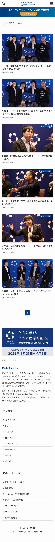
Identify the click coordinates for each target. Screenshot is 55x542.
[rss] (34, 528)
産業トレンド (11, 449)
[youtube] (31, 528)
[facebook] (20, 528)
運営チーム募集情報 (14, 499)
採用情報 (9, 488)
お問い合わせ (11, 517)
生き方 (8, 455)
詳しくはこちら (28, 13)
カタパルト (10, 437)
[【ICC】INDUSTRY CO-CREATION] (27, 3)
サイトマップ (11, 511)
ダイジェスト (11, 419)
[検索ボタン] (3, 3)
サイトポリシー (12, 505)
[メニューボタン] (51, 3)
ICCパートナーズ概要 (14, 482)
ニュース (9, 431)
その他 (8, 461)
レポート (9, 425)
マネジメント (11, 443)
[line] (27, 528)
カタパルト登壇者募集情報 (17, 493)
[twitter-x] (24, 528)
